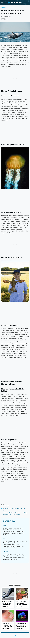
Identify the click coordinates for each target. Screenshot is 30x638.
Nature (3, 7)
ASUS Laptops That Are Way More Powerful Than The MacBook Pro (21, 626)
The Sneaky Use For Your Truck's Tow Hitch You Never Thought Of (7, 604)
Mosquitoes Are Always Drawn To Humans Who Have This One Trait (7, 626)
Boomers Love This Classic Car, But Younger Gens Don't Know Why (21, 604)
